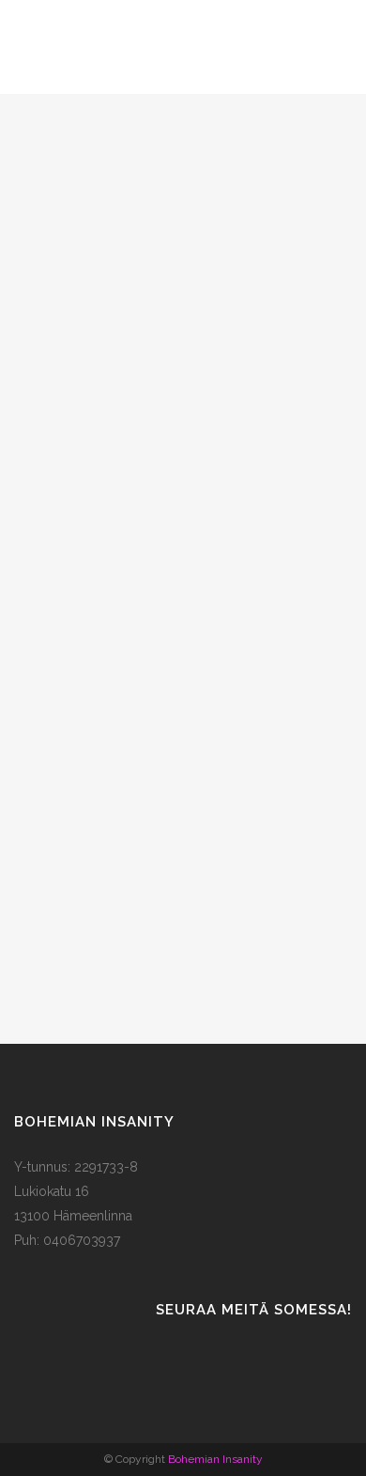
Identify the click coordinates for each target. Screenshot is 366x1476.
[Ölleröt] (183, 623)
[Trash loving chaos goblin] (183, 159)
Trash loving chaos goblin (183, 268)
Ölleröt (183, 731)
